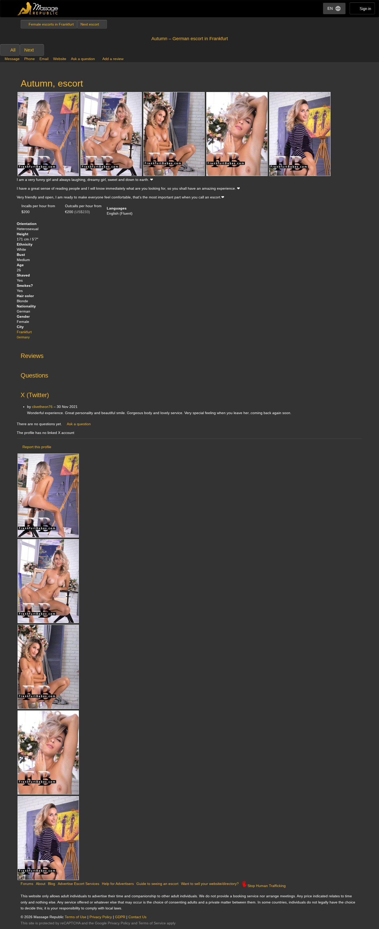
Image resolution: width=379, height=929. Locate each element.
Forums (27, 884)
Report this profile (36, 447)
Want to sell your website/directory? (210, 884)
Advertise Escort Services (78, 884)
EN (330, 8)
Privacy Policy (100, 917)
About (40, 884)
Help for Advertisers (118, 884)
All (12, 50)
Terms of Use (75, 917)
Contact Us (137, 917)
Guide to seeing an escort (157, 884)
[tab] (189, 354)
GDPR (120, 917)
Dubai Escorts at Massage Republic (38, 9)
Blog (51, 884)
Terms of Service (152, 923)
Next (29, 50)
